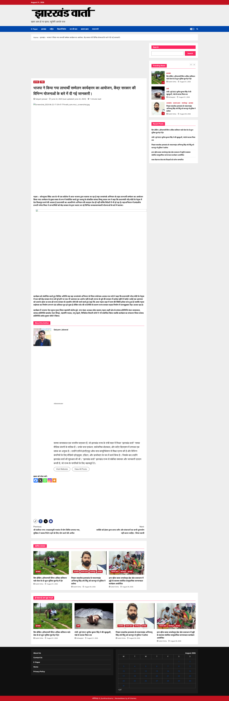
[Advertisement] (89, 60)
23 (190, 676)
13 (157, 671)
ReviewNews (120, 698)
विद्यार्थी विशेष (61, 29)
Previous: (56, 529)
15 (179, 671)
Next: (120, 529)
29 (179, 681)
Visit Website (62, 469)
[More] (54, 480)
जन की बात (73, 29)
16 (190, 671)
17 (124, 676)
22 (179, 676)
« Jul (119, 689)
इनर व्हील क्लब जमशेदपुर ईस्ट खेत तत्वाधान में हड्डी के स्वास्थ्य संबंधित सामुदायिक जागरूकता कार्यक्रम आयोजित (126, 581)
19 (146, 676)
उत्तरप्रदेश (76, 572)
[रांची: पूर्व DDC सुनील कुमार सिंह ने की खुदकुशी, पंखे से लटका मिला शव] (94, 616)
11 (135, 671)
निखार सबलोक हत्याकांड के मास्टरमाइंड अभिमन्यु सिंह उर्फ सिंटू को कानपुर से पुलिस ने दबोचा (88, 581)
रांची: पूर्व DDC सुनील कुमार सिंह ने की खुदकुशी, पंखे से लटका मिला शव (158, 77)
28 (168, 681)
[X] (40, 480)
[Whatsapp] (45, 480)
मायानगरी (95, 29)
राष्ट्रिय (52, 29)
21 (168, 676)
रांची (167, 73)
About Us (37, 653)
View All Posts (81, 469)
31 (124, 686)
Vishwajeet (171, 82)
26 (146, 681)
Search (156, 47)
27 (157, 681)
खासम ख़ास (84, 29)
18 (135, 676)
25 (135, 681)
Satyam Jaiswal (41, 99)
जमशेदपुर (92, 572)
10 (124, 671)
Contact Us (37, 658)
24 (124, 681)
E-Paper (34, 29)
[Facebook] (36, 480)
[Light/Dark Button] (192, 29)
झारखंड (43, 29)
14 (168, 671)
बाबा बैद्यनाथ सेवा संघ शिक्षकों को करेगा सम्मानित (167, 160)
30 (190, 681)
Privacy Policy (39, 671)
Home (35, 667)
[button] (197, 29)
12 (146, 671)
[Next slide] (194, 64)
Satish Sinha (39, 584)
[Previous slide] (190, 64)
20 (157, 676)
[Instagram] (50, 480)
